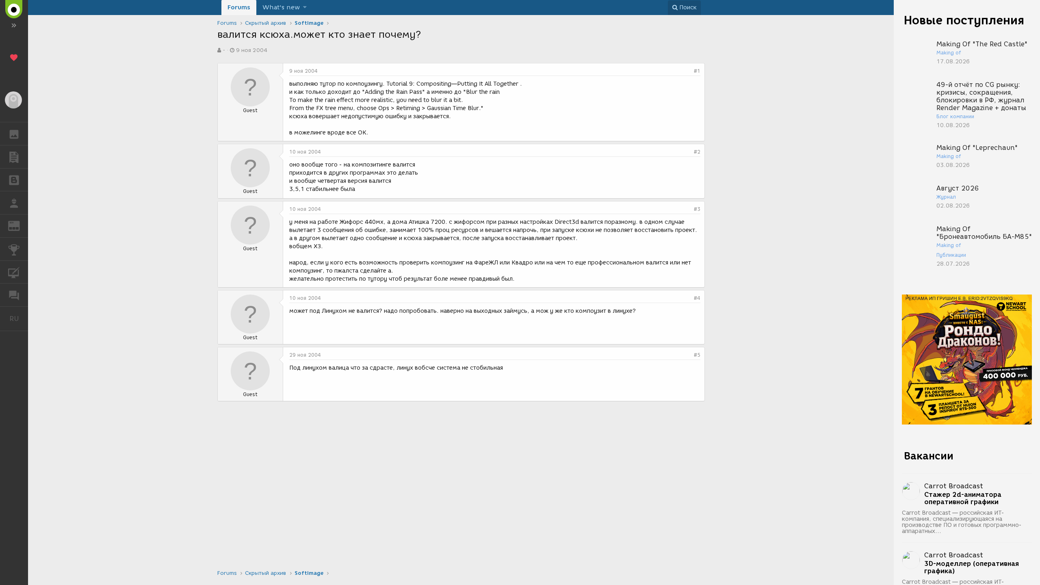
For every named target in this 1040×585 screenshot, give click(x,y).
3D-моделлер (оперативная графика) (971, 567)
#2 (697, 152)
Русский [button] (18, 318)
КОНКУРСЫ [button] (14, 249)
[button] (305, 7)
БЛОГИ (14, 180)
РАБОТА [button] (14, 202)
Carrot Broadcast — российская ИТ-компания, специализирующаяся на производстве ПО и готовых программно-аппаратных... (962, 522)
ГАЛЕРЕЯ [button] (14, 133)
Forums (239, 7)
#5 (697, 355)
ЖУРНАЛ (19, 225)
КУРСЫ (14, 272)
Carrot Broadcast (953, 486)
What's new (281, 7)
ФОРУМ (14, 295)
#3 (697, 209)
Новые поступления (964, 20)
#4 (697, 298)
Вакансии (928, 456)
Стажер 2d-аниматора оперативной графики (962, 498)
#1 (697, 71)
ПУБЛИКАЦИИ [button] (14, 156)
